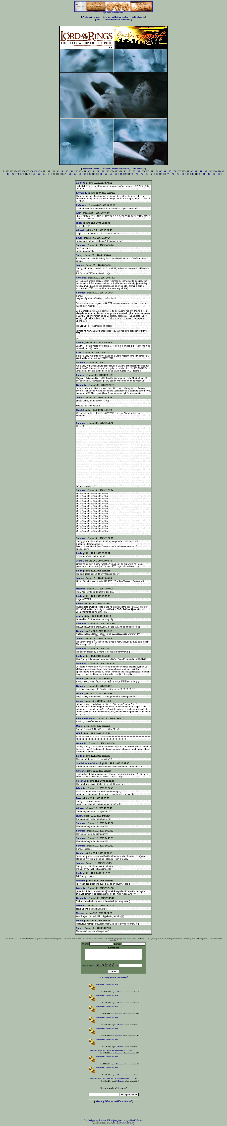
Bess (78, 798)
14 (62, 171)
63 (95, 174)
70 (131, 174)
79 (178, 174)
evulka (79, 616)
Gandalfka (81, 278)
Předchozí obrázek (91, 17)
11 (46, 171)
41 (201, 171)
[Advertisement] (113, 1111)
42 (206, 171)
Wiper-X (80, 808)
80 (183, 174)
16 (72, 171)
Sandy (79, 255)
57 (64, 174)
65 (106, 174)
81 (188, 174)
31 (149, 171)
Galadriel (80, 362)
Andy (78, 213)
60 (80, 174)
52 (39, 174)
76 (162, 174)
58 (70, 174)
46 (8, 174)
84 (204, 174)
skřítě (79, 223)
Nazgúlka (81, 905)
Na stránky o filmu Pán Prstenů (113, 977)
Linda (79, 553)
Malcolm (80, 880)
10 (41, 171)
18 (82, 171)
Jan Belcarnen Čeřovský (88, 763)
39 (190, 171)
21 (98, 171)
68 (121, 174)
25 (118, 171)
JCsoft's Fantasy (137, 1120)
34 (165, 171)
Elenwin (80, 375)
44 (216, 171)
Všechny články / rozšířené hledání (114, 1101)
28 (134, 171)
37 (180, 171)
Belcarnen (120, 992)
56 (59, 174)
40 (196, 171)
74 (152, 174)
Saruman (80, 245)
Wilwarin (80, 230)
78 (173, 174)
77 (168, 174)
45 (221, 171)
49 (23, 174)
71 (137, 174)
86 (214, 174)
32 (154, 171)
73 (147, 174)
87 (219, 174)
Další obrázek (138, 17)
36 (175, 171)
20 (93, 171)
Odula (79, 726)
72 (142, 174)
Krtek (78, 352)
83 (198, 174)
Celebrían (81, 781)
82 (193, 174)
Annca (79, 701)
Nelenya (80, 913)
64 (101, 174)
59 (75, 174)
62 (90, 174)
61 (85, 174)
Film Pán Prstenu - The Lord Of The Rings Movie (103, 1120)
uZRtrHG (80, 183)
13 (57, 171)
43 (211, 171)
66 (111, 174)
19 (87, 171)
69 (126, 174)
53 (44, 174)
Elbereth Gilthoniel (86, 718)
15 (67, 171)
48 (18, 174)
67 (116, 174)
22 (103, 171)
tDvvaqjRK (81, 193)
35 (170, 171)
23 (108, 171)
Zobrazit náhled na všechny (116, 17)
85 (209, 174)
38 (185, 171)
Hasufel (80, 410)
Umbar (79, 920)
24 (113, 171)
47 (13, 174)
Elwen (79, 238)
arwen (79, 816)
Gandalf (80, 342)
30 (144, 171)
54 (49, 174)
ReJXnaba (81, 205)
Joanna (80, 265)
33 (160, 171)
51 (34, 174)
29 (139, 171)
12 (51, 171)
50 (28, 174)
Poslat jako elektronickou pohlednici (113, 19)
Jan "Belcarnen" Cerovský (124, 1122)
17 (77, 171)
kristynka (80, 588)
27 (129, 171)
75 (157, 174)
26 (123, 171)
